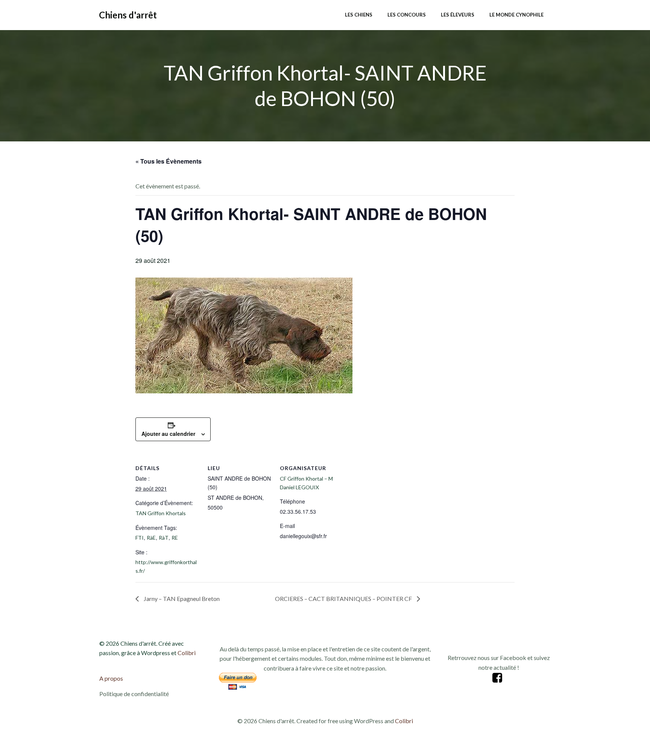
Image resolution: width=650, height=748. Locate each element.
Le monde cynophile (516, 15)
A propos (111, 678)
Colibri (187, 652)
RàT (164, 537)
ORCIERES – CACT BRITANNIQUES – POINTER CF (344, 598)
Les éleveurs (457, 15)
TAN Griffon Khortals (160, 513)
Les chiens (358, 15)
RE (175, 537)
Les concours (406, 15)
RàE (151, 537)
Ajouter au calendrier (168, 433)
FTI (139, 537)
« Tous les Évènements (168, 161)
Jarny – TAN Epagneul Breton (181, 598)
